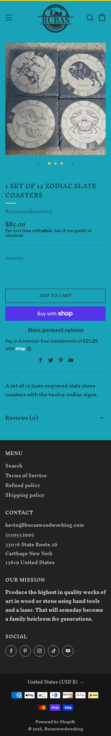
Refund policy (22, 485)
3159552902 (19, 534)
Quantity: (15, 258)
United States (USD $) (53, 682)
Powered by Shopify (55, 722)
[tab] (49, 163)
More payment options (55, 329)
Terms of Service (26, 475)
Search (13, 465)
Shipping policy (24, 495)
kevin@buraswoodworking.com (44, 525)
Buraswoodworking (28, 211)
